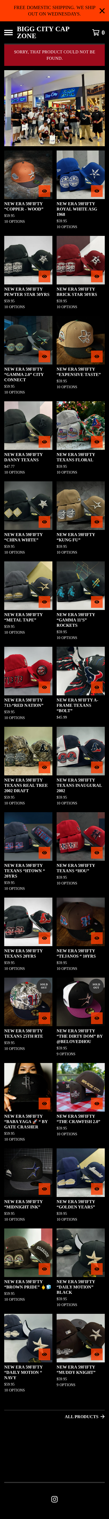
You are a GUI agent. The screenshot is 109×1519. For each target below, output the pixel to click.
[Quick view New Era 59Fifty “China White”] (44, 522)
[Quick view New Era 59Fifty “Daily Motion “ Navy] (44, 1354)
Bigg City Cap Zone (43, 32)
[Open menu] (8, 32)
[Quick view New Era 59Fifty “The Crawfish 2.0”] (97, 1103)
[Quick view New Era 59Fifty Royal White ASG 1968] (97, 191)
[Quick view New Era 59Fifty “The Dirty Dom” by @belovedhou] (97, 1018)
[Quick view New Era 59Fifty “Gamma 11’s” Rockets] (97, 602)
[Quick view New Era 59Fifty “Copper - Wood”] (44, 191)
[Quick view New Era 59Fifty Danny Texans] (44, 442)
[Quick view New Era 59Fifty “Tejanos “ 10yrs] (97, 938)
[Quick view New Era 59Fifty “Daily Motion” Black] (97, 1269)
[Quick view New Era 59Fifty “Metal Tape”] (44, 602)
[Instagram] (54, 1499)
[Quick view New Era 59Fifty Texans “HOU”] (97, 853)
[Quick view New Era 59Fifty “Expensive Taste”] (97, 356)
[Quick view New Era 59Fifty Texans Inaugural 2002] (97, 767)
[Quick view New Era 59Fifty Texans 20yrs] (44, 938)
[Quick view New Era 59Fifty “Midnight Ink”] (44, 1189)
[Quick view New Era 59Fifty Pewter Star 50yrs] (44, 276)
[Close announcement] (102, 10)
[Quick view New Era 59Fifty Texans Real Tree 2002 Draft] (44, 767)
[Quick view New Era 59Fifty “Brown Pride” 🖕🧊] (44, 1269)
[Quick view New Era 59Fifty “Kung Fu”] (97, 522)
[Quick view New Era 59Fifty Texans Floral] (97, 442)
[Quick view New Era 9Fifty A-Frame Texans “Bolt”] (97, 687)
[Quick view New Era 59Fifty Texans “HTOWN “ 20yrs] (44, 853)
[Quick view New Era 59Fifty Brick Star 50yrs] (97, 276)
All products (81, 1416)
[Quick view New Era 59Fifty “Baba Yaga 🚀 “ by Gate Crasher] (44, 1103)
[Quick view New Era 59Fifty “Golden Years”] (97, 1189)
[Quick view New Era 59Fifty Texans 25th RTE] (44, 1018)
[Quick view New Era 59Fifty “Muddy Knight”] (97, 1354)
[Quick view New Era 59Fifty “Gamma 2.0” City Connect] (44, 356)
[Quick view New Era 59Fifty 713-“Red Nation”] (44, 687)
